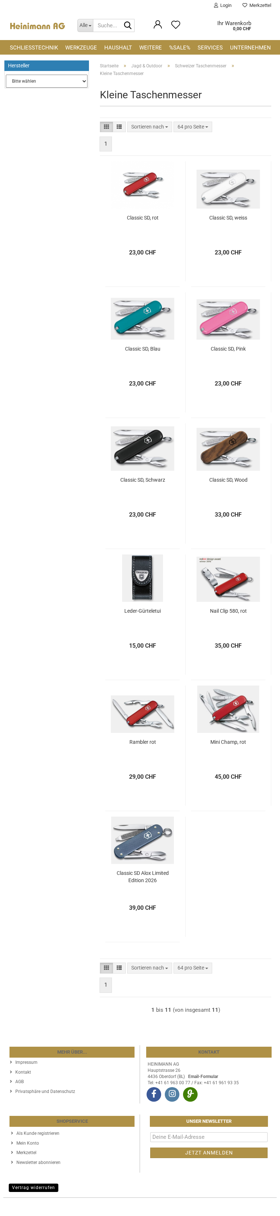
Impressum (26, 1062)
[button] (106, 127)
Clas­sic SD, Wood (228, 480)
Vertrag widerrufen (33, 1187)
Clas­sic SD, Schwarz (142, 480)
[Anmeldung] (157, 28)
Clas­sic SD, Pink (228, 349)
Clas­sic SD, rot (143, 218)
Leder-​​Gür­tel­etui (142, 611)
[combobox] (149, 127)
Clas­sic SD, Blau (142, 349)
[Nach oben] (260, 1205)
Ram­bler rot (142, 742)
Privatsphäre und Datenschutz (45, 1091)
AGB (19, 1081)
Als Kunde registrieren (37, 1133)
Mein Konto (27, 1143)
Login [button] (225, 5)
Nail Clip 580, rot (228, 611)
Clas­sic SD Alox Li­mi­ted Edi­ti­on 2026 (143, 876)
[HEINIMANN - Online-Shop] (37, 25)
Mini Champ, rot (228, 742)
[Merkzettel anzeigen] (175, 28)
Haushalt (118, 47)
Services (210, 47)
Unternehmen (250, 47)
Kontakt (23, 1072)
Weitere (150, 47)
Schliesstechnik (34, 47)
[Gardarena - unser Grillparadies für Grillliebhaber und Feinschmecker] (190, 1094)
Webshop (113, 1207)
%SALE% (179, 47)
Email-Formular (203, 1076)
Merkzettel (259, 5)
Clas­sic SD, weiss (228, 218)
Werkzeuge (81, 47)
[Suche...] (128, 25)
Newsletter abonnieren (38, 1162)
